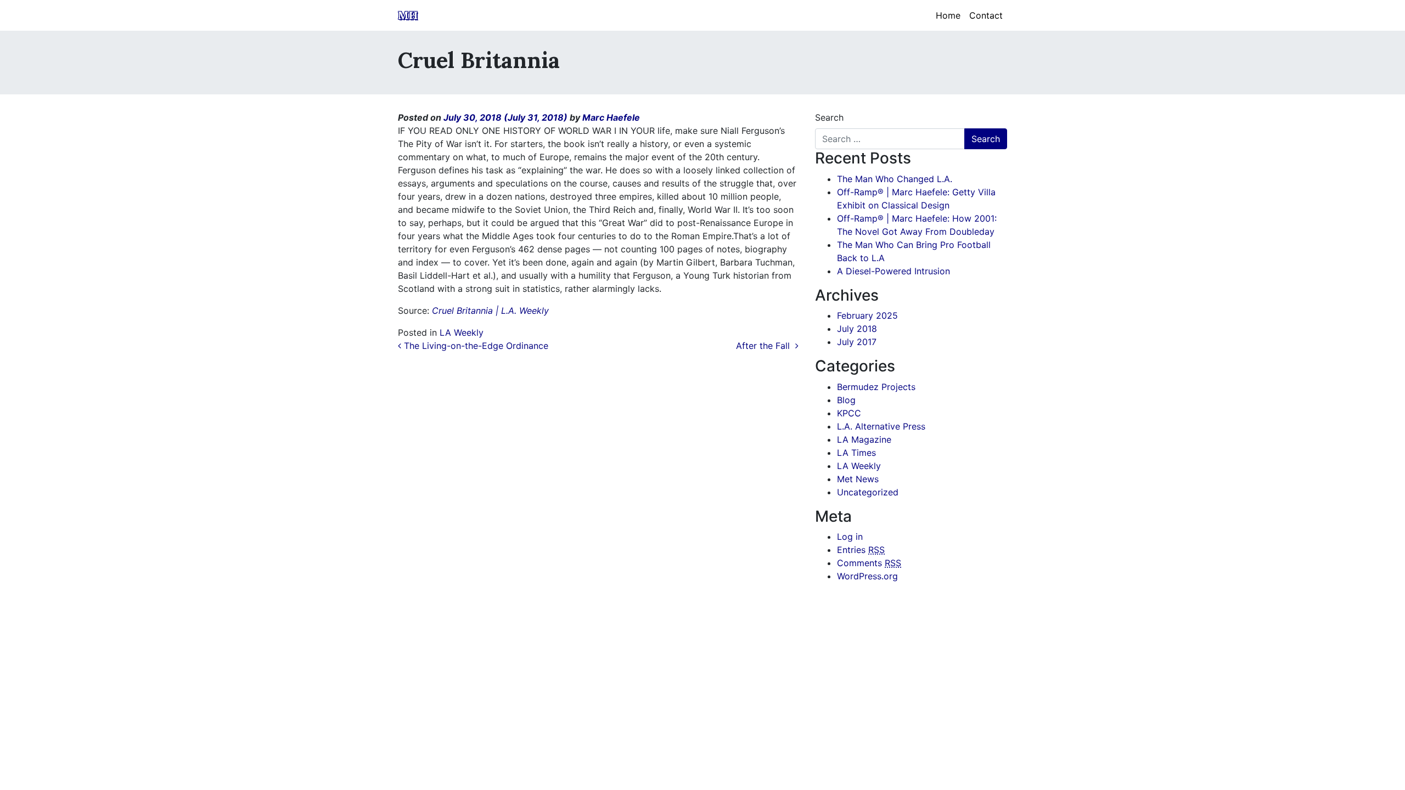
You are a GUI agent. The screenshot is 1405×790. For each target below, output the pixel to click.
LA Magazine (864, 439)
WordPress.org (867, 576)
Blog (846, 399)
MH (408, 15)
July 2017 (856, 341)
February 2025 (867, 315)
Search (829, 117)
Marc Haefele (611, 117)
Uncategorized (867, 492)
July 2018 (857, 328)
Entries (861, 549)
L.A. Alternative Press (881, 426)
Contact (986, 15)
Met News (858, 478)
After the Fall (765, 345)
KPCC (849, 413)
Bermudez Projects (876, 386)
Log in (850, 536)
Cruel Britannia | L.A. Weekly (490, 310)
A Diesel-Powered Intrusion (893, 271)
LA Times (856, 452)
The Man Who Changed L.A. (894, 178)
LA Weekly (462, 332)
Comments (869, 562)
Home (948, 15)
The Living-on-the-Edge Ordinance (474, 345)
